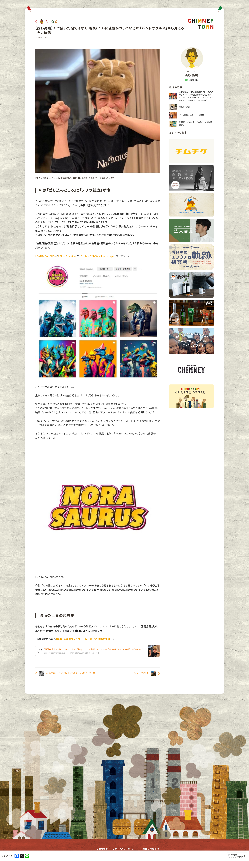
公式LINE (193, 80)
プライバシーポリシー (125, 849)
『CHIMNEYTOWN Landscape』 (97, 256)
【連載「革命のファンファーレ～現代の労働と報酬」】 (84, 639)
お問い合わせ (149, 849)
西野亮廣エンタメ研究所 (235, 855)
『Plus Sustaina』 (67, 256)
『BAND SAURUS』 (45, 256)
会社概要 (103, 849)
